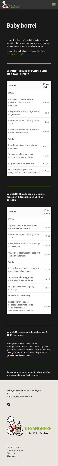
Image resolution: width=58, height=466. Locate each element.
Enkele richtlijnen (14, 54)
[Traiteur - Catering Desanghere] (11, 5)
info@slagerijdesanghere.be (19, 396)
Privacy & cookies (15, 450)
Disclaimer (11, 453)
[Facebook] (9, 405)
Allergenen (12, 456)
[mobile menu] (53, 4)
